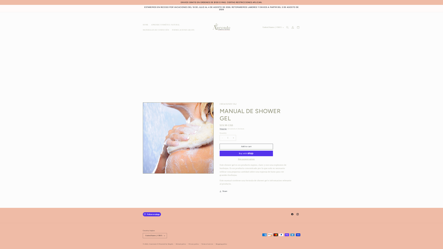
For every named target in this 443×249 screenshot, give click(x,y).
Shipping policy (221, 244)
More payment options (246, 159)
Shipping (223, 129)
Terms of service (207, 244)
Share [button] (224, 191)
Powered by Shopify (166, 244)
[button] (287, 27)
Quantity (223, 133)
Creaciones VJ (154, 244)
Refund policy (181, 244)
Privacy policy (194, 244)
